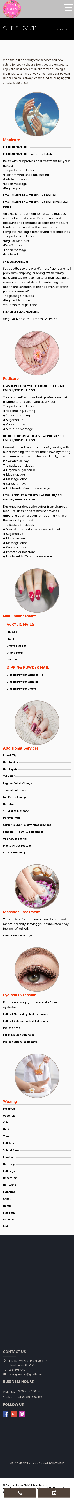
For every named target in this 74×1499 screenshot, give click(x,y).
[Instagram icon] (22, 1414)
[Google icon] (14, 1414)
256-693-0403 (18, 1369)
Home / (55, 29)
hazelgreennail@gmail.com (25, 1374)
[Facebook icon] (5, 1414)
